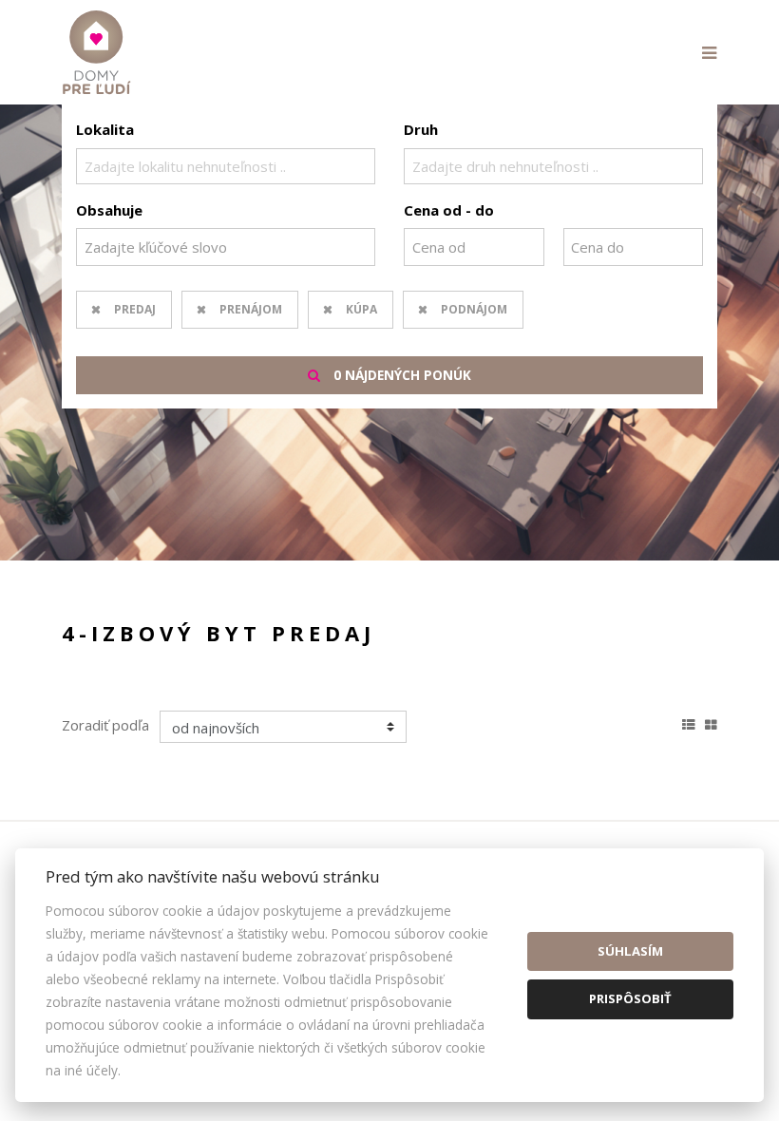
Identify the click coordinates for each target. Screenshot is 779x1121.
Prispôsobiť (630, 998)
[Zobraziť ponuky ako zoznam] (688, 722)
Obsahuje (109, 209)
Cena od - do (449, 209)
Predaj (135, 309)
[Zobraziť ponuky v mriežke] (711, 722)
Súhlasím (630, 951)
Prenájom (250, 309)
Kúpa (361, 309)
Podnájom (474, 309)
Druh (421, 129)
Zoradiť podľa (105, 724)
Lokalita (105, 129)
